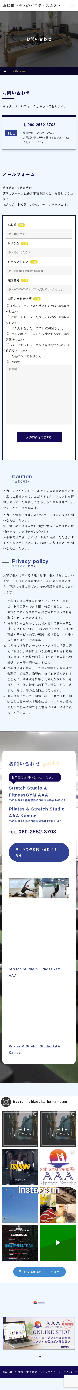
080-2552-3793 (42, 124)
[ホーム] (5, 68)
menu (72, 5)
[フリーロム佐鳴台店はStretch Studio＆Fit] (20, 1129)
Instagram (39, 1356)
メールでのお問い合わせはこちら (37, 852)
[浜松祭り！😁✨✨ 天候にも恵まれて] (20, 1205)
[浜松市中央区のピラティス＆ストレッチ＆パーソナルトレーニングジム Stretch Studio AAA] (39, 1297)
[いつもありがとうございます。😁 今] (58, 1205)
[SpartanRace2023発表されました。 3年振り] (20, 1243)
